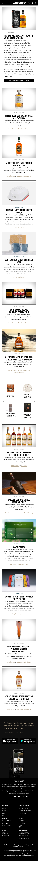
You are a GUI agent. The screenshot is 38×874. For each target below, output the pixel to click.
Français (22, 822)
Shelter (5, 812)
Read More (11, 129)
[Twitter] (11, 797)
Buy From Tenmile (24, 129)
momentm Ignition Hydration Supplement (19, 598)
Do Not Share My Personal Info (24, 837)
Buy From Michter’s (24, 176)
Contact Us (6, 822)
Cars (4, 810)
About (4, 832)
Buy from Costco (19, 277)
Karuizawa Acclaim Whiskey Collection (19, 311)
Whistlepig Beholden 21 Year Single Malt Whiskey (19, 697)
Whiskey (11, 32)
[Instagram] (23, 797)
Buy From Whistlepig (24, 709)
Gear (4, 807)
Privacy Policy (24, 833)
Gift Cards (22, 813)
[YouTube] (15, 797)
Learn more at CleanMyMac (19, 564)
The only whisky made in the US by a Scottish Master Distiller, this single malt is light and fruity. (19, 123)
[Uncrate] (19, 3)
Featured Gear (19, 207)
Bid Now (24, 465)
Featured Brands (25, 810)
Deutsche (22, 823)
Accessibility (23, 835)
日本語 (21, 825)
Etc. (3, 815)
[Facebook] (19, 797)
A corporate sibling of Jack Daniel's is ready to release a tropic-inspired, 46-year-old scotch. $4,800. (19, 364)
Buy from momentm (19, 614)
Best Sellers (23, 808)
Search (29, 2)
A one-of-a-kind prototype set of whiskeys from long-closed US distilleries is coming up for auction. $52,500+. (19, 459)
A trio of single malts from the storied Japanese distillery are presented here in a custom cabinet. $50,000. (19, 317)
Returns (5, 823)
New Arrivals (23, 807)
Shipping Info (6, 825)
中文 (20, 827)
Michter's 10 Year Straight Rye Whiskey (19, 164)
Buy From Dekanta (24, 323)
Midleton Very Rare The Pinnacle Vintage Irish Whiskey (19, 649)
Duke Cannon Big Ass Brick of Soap (19, 261)
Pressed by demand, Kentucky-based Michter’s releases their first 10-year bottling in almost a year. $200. (19, 170)
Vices (5, 32)
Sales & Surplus (24, 812)
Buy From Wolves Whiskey (24, 513)
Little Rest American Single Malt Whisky (19, 117)
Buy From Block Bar (24, 662)
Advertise (5, 833)
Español (22, 820)
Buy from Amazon (19, 227)
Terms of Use (23, 832)
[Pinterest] (27, 797)
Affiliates (5, 835)
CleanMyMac (19, 546)
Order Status (6, 820)
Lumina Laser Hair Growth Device (19, 211)
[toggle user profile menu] (32, 3)
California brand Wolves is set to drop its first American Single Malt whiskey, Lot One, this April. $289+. (19, 507)
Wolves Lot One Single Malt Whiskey (19, 501)
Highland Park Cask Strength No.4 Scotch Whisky (18, 37)
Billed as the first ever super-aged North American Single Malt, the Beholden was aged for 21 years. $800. (19, 703)
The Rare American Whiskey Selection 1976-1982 (19, 453)
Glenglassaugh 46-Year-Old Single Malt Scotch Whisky (19, 358)
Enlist (4, 837)
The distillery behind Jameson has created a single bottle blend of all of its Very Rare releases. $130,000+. (19, 656)
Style (4, 808)
